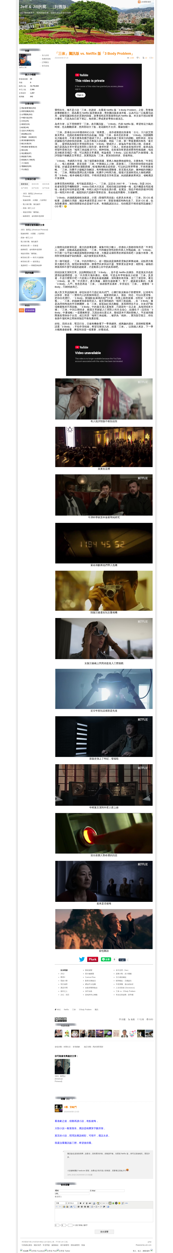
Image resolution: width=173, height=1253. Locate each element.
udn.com (148, 1245)
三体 (74, 1010)
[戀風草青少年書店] (91, 1033)
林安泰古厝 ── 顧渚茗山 (30, 261)
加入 (139, 1251)
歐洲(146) (25, 127)
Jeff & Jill (70, 1175)
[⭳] (75, 13)
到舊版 (60, 6)
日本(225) (25, 121)
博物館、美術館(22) (29, 137)
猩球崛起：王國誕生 (124, 981)
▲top (149, 1242)
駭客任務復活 (90, 981)
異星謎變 (88, 970)
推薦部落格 (46, 59)
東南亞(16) (25, 124)
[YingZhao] (149, 1033)
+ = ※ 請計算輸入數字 (73, 1225)
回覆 (124, 1019)
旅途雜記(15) (26, 134)
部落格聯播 (30, 310)
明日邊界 (64, 984)
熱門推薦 (45, 188)
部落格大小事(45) (28, 160)
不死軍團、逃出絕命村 (124, 984)
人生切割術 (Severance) (125, 988)
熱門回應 (35, 188)
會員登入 (58, 1197)
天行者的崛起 (121, 977)
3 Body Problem (85, 1010)
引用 (142, 1019)
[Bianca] (141, 1033)
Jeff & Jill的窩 (33, 6)
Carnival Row (90, 977)
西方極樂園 (89, 974)
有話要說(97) (26, 153)
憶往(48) (24, 150)
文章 (22, 13)
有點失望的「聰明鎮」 (31, 212)
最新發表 (24, 184)
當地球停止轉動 (91, 995)
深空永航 (88, 991)
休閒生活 (67, 1047)
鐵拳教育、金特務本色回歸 (33, 216)
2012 (62, 974)
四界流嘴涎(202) (27, 111)
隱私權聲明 (75, 1245)
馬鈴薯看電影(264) (28, 108)
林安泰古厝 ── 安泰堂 (29, 246)
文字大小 (71, 1203)
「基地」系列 (138, 132)
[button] (61, 1203)
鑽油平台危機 (90, 984)
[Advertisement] (104, 227)
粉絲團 (25, 1251)
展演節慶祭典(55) (28, 140)
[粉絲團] (21, 1250)
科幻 (59, 1010)
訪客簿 (23, 22)
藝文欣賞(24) (26, 144)
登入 (134, 1251)
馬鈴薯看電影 (98, 1047)
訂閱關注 (45, 62)
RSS (21, 310)
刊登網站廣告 (27, 1245)
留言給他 (45, 66)
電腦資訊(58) (26, 166)
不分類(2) (25, 169)
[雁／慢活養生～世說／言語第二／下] (116, 1033)
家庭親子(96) (26, 157)
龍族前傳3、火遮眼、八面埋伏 (35, 200)
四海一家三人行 (29, 208)
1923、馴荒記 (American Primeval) (60, 1078)
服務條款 (55, 1245)
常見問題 (46, 1245)
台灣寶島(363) (26, 114)
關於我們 (37, 1245)
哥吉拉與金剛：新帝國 (124, 995)
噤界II (63, 977)
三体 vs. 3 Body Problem (125, 991)
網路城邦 (146, 1251)
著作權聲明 (64, 1245)
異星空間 (64, 988)
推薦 (133, 1019)
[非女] (124, 1033)
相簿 (22, 18)
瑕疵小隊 (64, 981)
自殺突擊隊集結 (91, 988)
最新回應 (35, 184)
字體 (57, 1203)
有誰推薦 (65, 1025)
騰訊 (96, 1010)
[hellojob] (58, 1033)
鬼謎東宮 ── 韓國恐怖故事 (31, 265)
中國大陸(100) (26, 118)
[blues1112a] (100, 1033)
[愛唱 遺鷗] (133, 1033)
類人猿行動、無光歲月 (31, 204)
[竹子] (108, 1033)
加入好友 (45, 55)
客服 (83, 1245)
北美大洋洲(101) (27, 131)
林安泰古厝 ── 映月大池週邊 (32, 257)
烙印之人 (64, 991)
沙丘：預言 (65, 995)
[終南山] (75, 1033)
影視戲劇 (76, 1047)
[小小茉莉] (83, 1033)
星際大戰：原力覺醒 (124, 974)
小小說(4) (25, 163)
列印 (151, 1019)
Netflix (66, 1010)
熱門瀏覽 (24, 188)
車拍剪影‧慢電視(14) (29, 147)
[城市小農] (67, 1033)
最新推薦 (45, 184)
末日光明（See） (122, 970)
